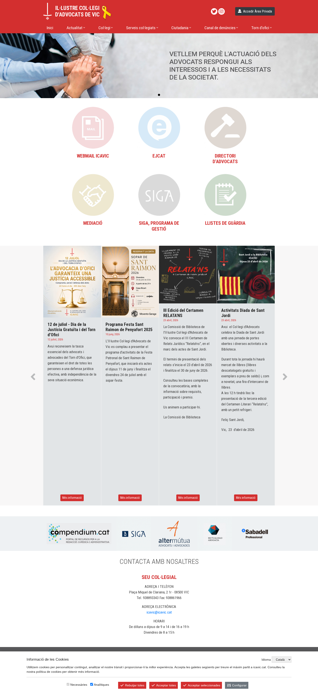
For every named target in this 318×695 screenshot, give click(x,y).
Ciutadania (179, 27)
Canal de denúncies (220, 27)
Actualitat (74, 27)
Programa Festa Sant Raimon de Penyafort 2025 (129, 327)
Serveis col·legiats (141, 27)
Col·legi (104, 27)
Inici (50, 27)
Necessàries (78, 684)
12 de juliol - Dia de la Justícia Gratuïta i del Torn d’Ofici (71, 329)
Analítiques (101, 684)
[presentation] (33, 377)
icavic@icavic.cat (159, 612)
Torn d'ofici (260, 27)
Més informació (72, 497)
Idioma (266, 659)
